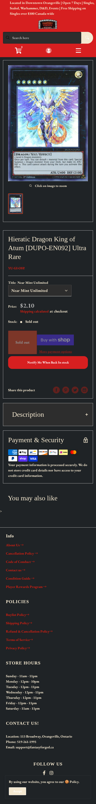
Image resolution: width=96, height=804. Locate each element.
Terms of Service (18, 639)
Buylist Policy (16, 614)
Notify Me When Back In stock (48, 362)
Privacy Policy (16, 648)
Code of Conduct (19, 561)
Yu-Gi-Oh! (16, 268)
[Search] (87, 38)
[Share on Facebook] (56, 390)
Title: (28, 282)
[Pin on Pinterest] (65, 390)
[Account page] (48, 51)
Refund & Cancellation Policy (27, 631)
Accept (17, 791)
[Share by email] (84, 390)
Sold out (23, 342)
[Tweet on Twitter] (75, 390)
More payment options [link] (55, 351)
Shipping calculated (34, 311)
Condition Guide (18, 578)
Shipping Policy (17, 623)
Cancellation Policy (20, 553)
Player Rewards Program (24, 586)
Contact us (14, 570)
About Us (13, 545)
